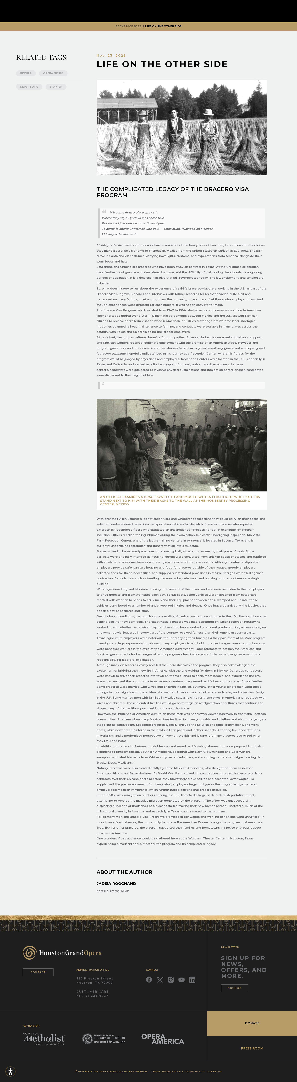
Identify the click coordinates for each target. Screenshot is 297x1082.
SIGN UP (234, 988)
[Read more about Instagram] (171, 980)
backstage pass (128, 26)
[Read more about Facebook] (149, 980)
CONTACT (38, 972)
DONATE (252, 1023)
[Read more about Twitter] (160, 980)
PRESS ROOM (252, 1048)
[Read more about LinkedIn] (192, 980)
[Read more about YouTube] (181, 980)
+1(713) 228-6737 (92, 995)
